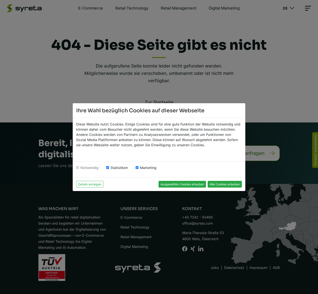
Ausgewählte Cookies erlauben (182, 184)
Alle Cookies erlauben (225, 184)
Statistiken (119, 167)
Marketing (148, 167)
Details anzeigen (89, 184)
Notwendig (89, 167)
